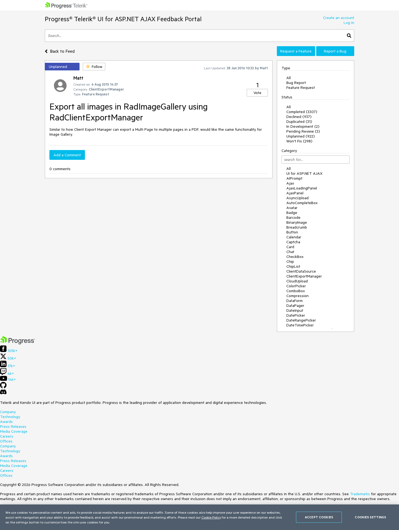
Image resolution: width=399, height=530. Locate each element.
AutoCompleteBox (302, 202)
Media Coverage (13, 431)
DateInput (294, 310)
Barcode (293, 217)
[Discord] (3, 393)
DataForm (294, 300)
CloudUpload (297, 281)
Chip (290, 261)
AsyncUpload (297, 197)
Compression (297, 295)
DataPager (295, 305)
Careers (6, 436)
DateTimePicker (300, 325)
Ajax (290, 183)
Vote (257, 92)
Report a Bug (335, 51)
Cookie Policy (211, 517)
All (288, 77)
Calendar (293, 237)
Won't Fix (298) (299, 141)
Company (8, 411)
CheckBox (294, 256)
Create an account (338, 17)
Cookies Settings (370, 517)
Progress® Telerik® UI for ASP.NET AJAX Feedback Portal (123, 19)
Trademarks (360, 493)
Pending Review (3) (303, 131)
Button (292, 232)
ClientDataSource (301, 271)
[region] (199, 517)
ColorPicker (296, 285)
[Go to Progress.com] (17, 343)
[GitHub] (3, 387)
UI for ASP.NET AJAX (304, 173)
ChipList (293, 266)
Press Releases (13, 426)
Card (290, 246)
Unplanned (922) (300, 136)
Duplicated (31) (299, 121)
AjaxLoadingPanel (301, 188)
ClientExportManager (304, 276)
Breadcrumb (296, 227)
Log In (349, 22)
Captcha (293, 241)
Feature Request (300, 87)
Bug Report (296, 82)
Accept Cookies (319, 517)
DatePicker (295, 315)
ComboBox (295, 290)
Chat (290, 251)
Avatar (291, 207)
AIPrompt (294, 178)
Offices (6, 441)
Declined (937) (299, 116)
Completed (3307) (301, 111)
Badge (291, 212)
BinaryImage (296, 222)
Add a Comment (67, 154)
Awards (6, 421)
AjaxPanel (294, 193)
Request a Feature (296, 51)
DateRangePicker (301, 320)
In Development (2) (302, 126)
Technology (10, 416)
